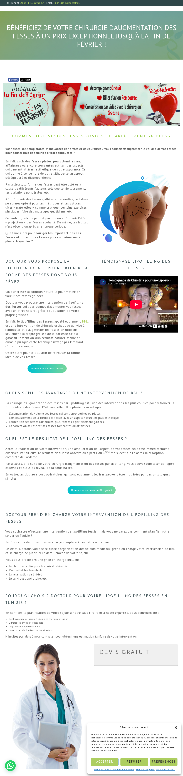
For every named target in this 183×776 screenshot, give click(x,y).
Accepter (104, 762)
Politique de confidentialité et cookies (114, 769)
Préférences (163, 762)
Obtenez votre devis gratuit (47, 368)
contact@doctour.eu (67, 2)
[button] (176, 727)
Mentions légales (145, 769)
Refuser (134, 762)
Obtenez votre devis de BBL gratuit (91, 490)
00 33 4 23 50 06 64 (32, 2)
